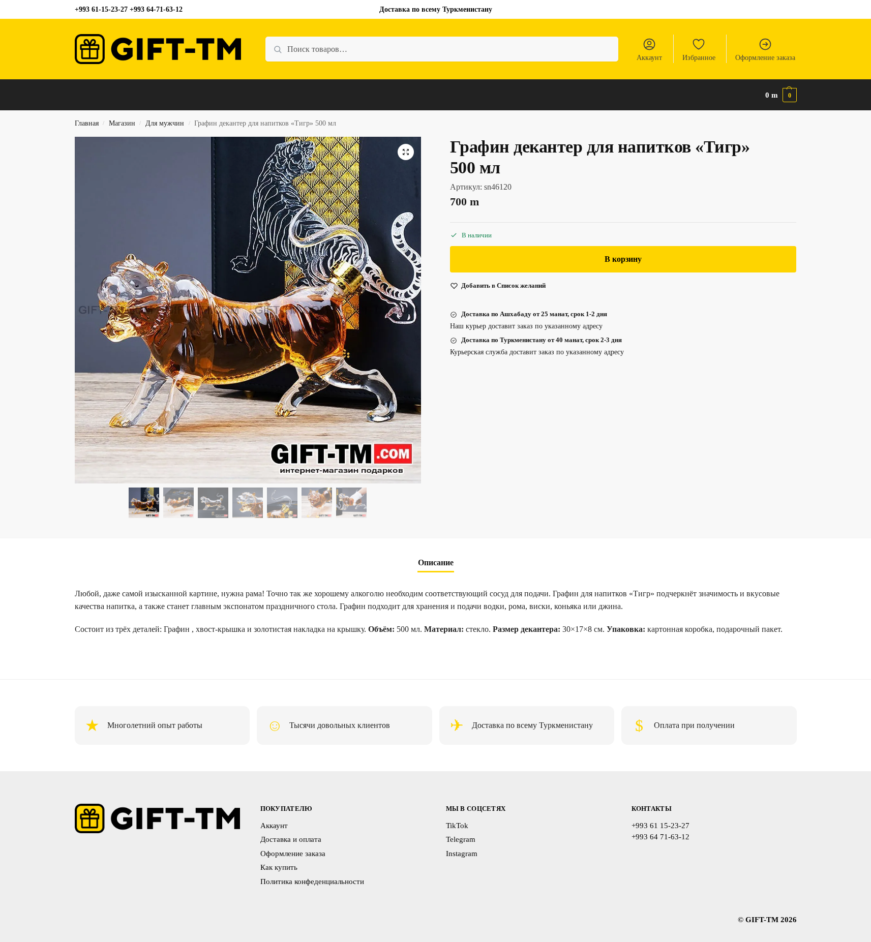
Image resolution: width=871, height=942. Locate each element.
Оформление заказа (765, 58)
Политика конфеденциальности (312, 881)
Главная (87, 123)
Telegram (460, 839)
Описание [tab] (436, 562)
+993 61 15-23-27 (660, 826)
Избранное (698, 58)
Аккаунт (649, 58)
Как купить (278, 867)
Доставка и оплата (290, 839)
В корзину (623, 259)
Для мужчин (164, 123)
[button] (781, 95)
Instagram (461, 853)
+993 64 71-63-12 (660, 837)
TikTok (457, 826)
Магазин (122, 123)
